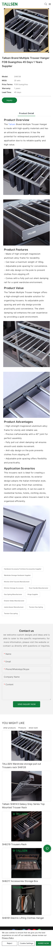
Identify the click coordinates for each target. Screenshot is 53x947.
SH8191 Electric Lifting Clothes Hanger (23, 918)
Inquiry (9, 100)
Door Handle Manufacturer (38, 588)
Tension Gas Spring (36, 607)
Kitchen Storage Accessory (14, 588)
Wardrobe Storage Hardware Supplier (17, 575)
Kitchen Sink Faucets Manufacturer (16, 582)
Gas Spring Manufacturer (13, 594)
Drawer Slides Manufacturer (14, 601)
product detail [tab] (26, 113)
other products (9, 728)
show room (33, 728)
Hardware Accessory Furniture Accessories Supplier (22, 569)
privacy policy (8, 938)
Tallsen (11, 124)
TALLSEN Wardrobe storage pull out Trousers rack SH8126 (21, 766)
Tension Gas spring (11, 613)
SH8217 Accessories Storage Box (20, 881)
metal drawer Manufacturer (14, 607)
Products (22, 728)
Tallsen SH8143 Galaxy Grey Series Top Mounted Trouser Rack (23, 806)
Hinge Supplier (32, 594)
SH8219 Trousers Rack (14, 844)
